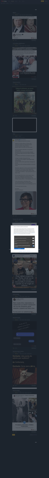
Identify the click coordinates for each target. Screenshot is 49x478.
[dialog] (24, 239)
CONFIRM (19, 248)
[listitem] (24, 236)
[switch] (33, 238)
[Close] (37, 227)
